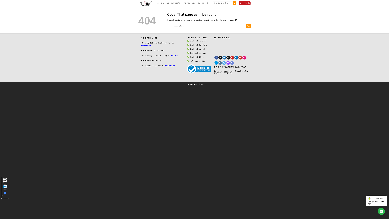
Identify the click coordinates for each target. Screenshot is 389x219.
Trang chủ (159, 3)
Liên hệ (205, 3)
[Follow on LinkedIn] (236, 58)
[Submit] (234, 3)
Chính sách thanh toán (198, 45)
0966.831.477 (176, 56)
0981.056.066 (146, 46)
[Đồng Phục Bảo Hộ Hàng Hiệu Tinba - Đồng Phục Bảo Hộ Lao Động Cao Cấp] (145, 3)
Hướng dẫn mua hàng (198, 61)
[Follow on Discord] (232, 63)
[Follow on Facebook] (216, 58)
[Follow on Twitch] (228, 63)
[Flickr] (244, 58)
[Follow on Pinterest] (232, 58)
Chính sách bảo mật (197, 49)
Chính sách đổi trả (197, 57)
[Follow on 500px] (216, 63)
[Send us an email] (228, 58)
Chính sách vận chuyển (198, 41)
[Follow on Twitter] (224, 58)
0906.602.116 (170, 66)
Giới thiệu (196, 3)
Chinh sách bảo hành (198, 53)
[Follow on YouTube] (240, 58)
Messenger (5, 195)
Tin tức (187, 3)
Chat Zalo (5, 189)
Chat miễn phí (5, 183)
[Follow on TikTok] (220, 58)
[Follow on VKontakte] (220, 63)
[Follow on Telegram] (224, 63)
